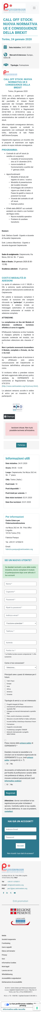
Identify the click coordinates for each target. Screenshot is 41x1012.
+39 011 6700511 (14, 882)
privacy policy (25, 743)
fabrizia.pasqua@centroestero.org (19, 549)
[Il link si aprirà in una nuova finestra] (3, 893)
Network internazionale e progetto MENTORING (17, 733)
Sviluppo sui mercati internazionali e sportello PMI (21, 712)
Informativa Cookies (9, 963)
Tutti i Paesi (10, 681)
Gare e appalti (7, 947)
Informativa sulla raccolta (14, 1009)
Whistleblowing (7, 974)
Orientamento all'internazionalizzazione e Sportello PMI (20, 708)
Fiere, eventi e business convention (18, 716)
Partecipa (21, 445)
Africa (9, 689)
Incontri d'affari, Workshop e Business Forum (21, 721)
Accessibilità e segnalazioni (11, 978)
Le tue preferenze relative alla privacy (22, 1005)
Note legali (5, 966)
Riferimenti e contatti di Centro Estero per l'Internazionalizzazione (18, 868)
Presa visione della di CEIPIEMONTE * (19, 744)
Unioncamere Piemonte (20, 922)
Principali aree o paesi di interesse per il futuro (20, 675)
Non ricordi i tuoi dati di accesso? (20, 853)
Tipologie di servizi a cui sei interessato (20, 701)
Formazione (10, 724)
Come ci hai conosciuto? (14, 663)
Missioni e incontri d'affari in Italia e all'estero (21, 719)
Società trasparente (9, 939)
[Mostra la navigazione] (34, 8)
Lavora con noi (7, 970)
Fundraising (6, 943)
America (9, 692)
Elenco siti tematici (8, 951)
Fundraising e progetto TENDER (17, 730)
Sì (7, 764)
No (11, 764)
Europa (9, 683)
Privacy (4, 955)
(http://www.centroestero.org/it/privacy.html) (20, 386)
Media (4, 935)
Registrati (10, 793)
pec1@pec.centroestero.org (17, 888)
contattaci (9, 811)
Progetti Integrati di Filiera (15, 704)
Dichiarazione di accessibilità (12, 982)
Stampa (10, 416)
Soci (3, 959)
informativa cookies (13, 781)
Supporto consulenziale (14, 727)
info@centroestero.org (16, 885)
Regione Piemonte (20, 911)
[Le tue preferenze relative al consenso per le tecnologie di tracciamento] (37, 1008)
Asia (8, 686)
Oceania (9, 694)
